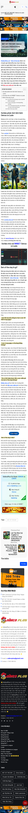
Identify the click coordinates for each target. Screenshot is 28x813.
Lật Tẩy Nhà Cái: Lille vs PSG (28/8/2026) (13, 604)
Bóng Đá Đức (5, 737)
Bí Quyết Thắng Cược (7, 733)
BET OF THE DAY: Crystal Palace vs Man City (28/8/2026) (13, 600)
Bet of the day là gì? (8, 97)
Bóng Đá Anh (5, 735)
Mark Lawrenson (20, 793)
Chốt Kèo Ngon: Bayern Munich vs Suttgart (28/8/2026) (14, 607)
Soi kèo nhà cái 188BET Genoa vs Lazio (14, 95)
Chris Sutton (19, 773)
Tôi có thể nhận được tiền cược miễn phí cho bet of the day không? (16, 106)
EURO (2, 747)
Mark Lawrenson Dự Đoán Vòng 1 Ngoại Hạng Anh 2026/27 (13, 595)
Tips (25, 803)
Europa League (5, 751)
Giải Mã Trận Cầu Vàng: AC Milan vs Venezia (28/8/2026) (14, 612)
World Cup (4, 762)
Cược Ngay (13, 433)
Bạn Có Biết (4, 730)
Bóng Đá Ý (4, 743)
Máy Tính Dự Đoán (6, 753)
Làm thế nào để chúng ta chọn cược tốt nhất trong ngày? (16, 100)
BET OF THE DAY (11, 520)
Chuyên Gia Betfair (8, 777)
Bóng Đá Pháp (5, 739)
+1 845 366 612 (11, 661)
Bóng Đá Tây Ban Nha (7, 741)
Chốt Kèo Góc (21, 777)
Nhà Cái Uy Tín (6, 797)
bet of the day (14, 278)
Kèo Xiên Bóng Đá (19, 789)
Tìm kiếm (5, 559)
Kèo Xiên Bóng (6, 789)
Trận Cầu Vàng (6, 801)
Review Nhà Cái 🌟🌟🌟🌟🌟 (10, 756)
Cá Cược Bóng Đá (7, 785)
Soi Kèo (3, 758)
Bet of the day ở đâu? (12, 108)
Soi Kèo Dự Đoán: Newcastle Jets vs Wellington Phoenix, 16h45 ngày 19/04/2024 (10, 549)
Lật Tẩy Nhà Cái (7, 793)
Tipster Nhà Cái (19, 797)
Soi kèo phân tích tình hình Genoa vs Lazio (13, 92)
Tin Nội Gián (5, 38)
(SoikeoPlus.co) (5, 61)
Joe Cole (19, 785)
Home (2, 12)
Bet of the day (15, 61)
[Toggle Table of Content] (23, 89)
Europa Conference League (9, 749)
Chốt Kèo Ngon (7, 781)
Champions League (7, 745)
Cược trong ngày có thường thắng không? (15, 103)
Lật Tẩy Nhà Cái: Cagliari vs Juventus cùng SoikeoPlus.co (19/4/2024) (17, 536)
